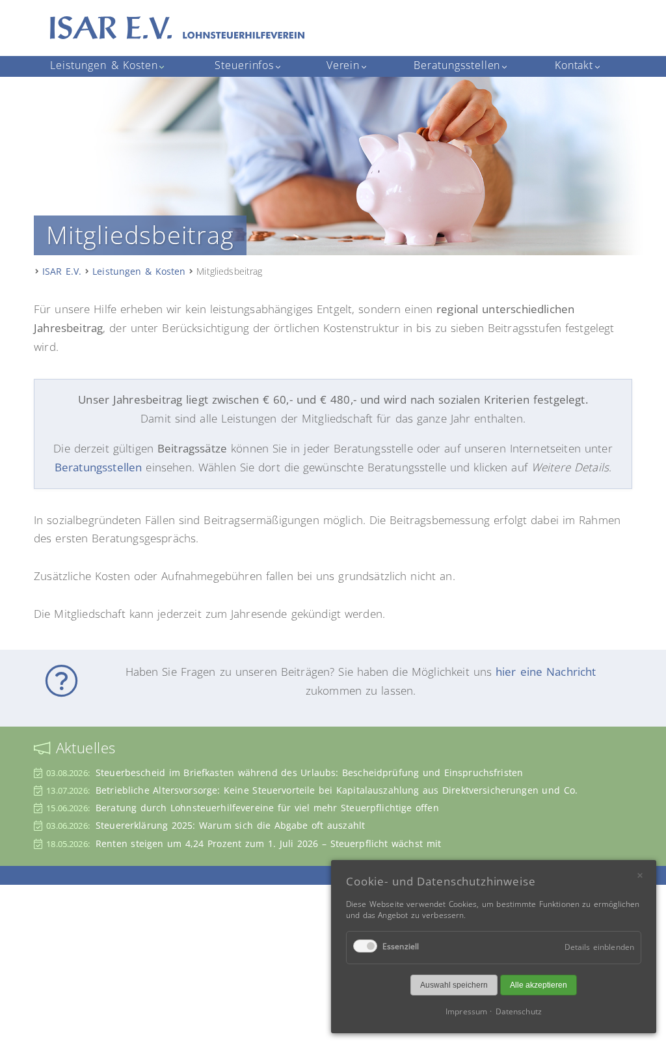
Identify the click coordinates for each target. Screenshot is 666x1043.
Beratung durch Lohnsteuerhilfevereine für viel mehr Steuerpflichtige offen (267, 807)
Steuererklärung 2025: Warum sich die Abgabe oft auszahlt (230, 825)
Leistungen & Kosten (138, 271)
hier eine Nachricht (546, 671)
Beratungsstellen (98, 467)
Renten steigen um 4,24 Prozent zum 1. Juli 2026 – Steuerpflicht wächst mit (268, 843)
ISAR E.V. (62, 271)
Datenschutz (518, 1011)
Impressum (466, 1011)
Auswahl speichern (454, 985)
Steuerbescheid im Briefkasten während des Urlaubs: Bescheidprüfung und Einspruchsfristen (309, 772)
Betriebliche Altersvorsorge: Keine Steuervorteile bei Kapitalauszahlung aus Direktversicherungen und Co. (337, 790)
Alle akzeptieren (538, 985)
